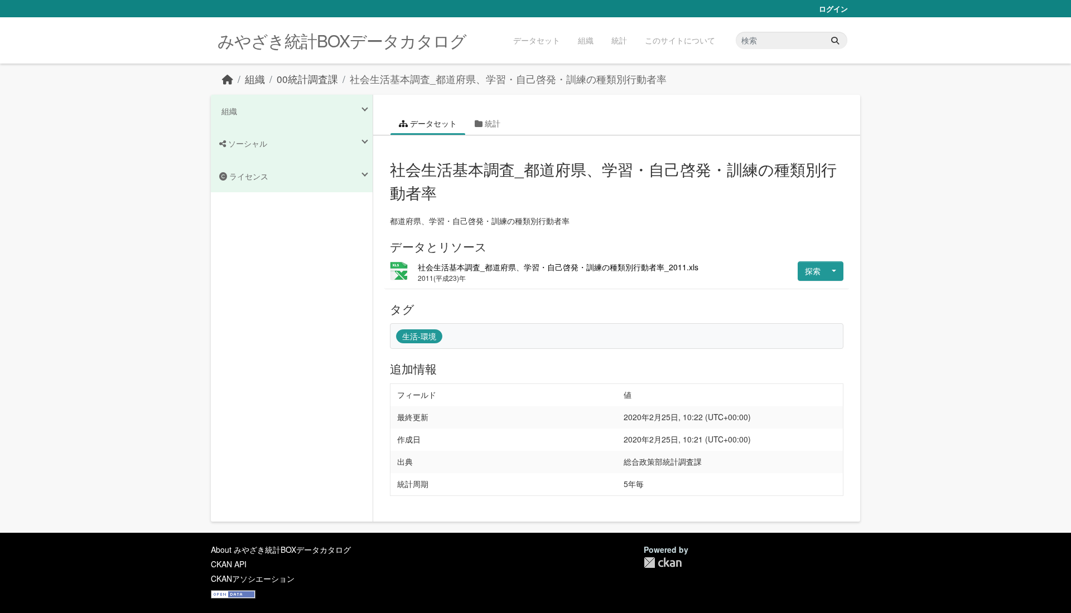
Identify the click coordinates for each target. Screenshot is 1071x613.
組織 (586, 40)
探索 (813, 270)
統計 (619, 40)
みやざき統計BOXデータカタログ (342, 40)
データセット (536, 40)
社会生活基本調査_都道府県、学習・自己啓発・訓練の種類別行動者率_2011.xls (558, 267)
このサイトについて (680, 40)
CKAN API (229, 564)
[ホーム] (227, 79)
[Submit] (835, 40)
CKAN (663, 562)
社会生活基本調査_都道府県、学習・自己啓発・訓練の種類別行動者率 (508, 79)
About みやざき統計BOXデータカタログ (281, 549)
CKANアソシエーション (253, 578)
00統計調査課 (307, 79)
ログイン (833, 8)
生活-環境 (419, 336)
